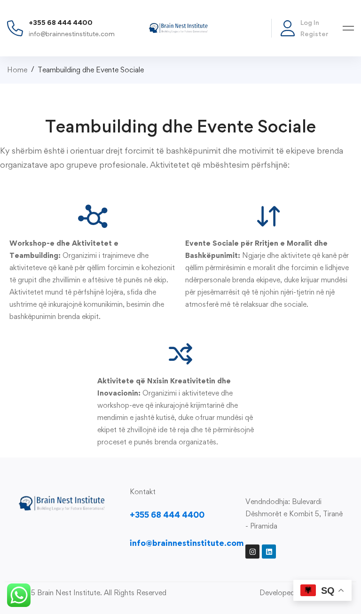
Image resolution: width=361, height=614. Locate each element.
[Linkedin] (269, 551)
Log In (309, 22)
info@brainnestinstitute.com (72, 34)
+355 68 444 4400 (61, 22)
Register (314, 34)
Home (17, 69)
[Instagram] (252, 551)
